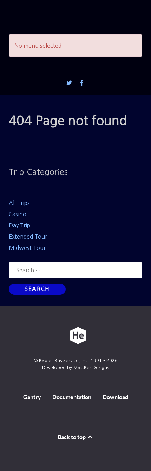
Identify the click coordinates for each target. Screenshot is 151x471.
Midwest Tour (27, 248)
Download (115, 397)
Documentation (71, 397)
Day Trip (19, 225)
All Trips (19, 203)
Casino (17, 214)
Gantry (32, 397)
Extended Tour (28, 236)
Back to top (72, 437)
